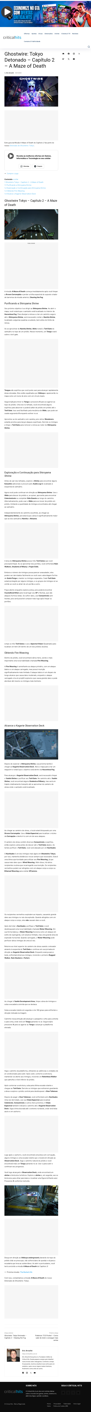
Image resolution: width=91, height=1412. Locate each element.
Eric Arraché (10, 73)
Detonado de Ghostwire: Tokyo (22, 146)
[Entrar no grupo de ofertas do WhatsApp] (45, 14)
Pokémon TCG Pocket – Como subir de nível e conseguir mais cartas (46, 1338)
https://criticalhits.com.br (29, 1354)
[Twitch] (63, 59)
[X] (31, 1372)
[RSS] (79, 54)
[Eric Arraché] (13, 1361)
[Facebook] (23, 1372)
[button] (89, 47)
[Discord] (63, 54)
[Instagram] (27, 1372)
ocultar (15, 179)
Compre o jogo (12, 173)
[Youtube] (35, 1372)
